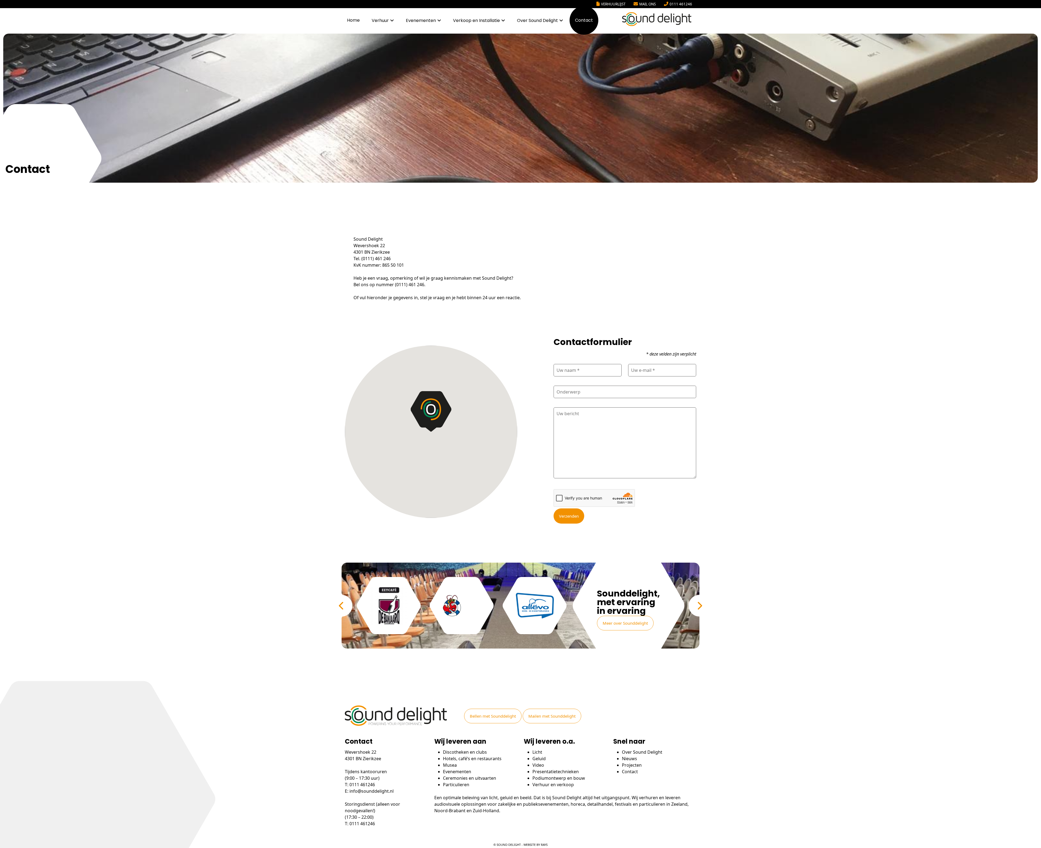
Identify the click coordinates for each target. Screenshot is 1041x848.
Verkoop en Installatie (476, 20)
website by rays (535, 845)
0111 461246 (681, 4)
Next (699, 606)
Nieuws (629, 759)
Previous (341, 606)
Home (353, 20)
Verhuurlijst (613, 4)
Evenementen (421, 20)
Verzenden (569, 516)
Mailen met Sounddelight (552, 716)
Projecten (632, 765)
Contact (584, 20)
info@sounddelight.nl (371, 791)
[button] (431, 411)
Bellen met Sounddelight (493, 716)
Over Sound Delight (537, 20)
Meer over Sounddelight (625, 623)
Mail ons (647, 4)
